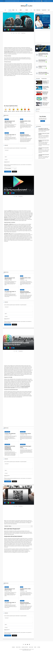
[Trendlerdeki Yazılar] (4, 1)
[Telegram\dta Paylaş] (13, 29)
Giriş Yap (14, 171)
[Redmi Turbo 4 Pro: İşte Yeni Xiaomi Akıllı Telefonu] (39, 104)
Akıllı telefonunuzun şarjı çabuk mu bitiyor (10, 121)
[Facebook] (35, 1)
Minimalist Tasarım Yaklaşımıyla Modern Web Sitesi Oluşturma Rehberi (46, 82)
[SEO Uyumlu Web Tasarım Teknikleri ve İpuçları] (39, 88)
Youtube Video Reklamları (10, 433)
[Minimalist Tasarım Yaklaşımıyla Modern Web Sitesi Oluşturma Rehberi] (39, 82)
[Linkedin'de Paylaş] (12, 29)
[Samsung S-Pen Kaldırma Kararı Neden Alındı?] (39, 93)
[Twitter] (36, 1)
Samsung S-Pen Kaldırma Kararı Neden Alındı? (45, 92)
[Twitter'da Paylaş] (6, 29)
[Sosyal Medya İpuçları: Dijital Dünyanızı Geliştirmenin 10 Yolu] (39, 99)
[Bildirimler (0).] (49, 1)
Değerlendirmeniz (7, 161)
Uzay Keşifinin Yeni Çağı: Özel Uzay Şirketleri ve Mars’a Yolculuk (44, 129)
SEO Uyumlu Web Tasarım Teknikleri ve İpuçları (46, 87)
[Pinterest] (39, 1)
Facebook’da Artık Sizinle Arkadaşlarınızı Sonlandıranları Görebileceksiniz (10, 448)
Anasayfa (5, 12)
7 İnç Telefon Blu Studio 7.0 (10, 134)
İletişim (38, 647)
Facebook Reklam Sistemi (25, 433)
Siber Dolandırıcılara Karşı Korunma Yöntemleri (43, 60)
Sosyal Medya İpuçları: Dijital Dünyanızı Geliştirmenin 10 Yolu (45, 99)
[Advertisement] (18, 40)
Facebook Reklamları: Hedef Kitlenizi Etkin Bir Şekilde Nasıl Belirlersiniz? (43, 54)
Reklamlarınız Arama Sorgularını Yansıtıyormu (25, 135)
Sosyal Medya (26, 11)
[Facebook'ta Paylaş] (5, 29)
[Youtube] (38, 1)
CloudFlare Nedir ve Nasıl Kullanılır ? (25, 121)
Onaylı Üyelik (18, 647)
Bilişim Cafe (6, 28)
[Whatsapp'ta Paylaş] (8, 29)
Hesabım (13, 647)
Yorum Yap (6, 145)
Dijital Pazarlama (20, 11)
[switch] (42, 1)
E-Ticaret (31, 11)
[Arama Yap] (33, 1)
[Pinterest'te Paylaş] (10, 29)
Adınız (6, 156)
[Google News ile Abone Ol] (23, 33)
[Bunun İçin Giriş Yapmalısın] (11, 33)
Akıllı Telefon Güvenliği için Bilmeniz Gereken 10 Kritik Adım (44, 73)
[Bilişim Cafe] (26, 5)
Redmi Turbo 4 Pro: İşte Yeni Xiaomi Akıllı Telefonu (46, 103)
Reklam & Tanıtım (25, 647)
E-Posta (6, 159)
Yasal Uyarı (31, 647)
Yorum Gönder (7, 171)
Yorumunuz (7, 150)
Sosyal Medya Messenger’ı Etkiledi (25, 447)
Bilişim (22, 119)
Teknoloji (6, 119)
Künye (35, 647)
